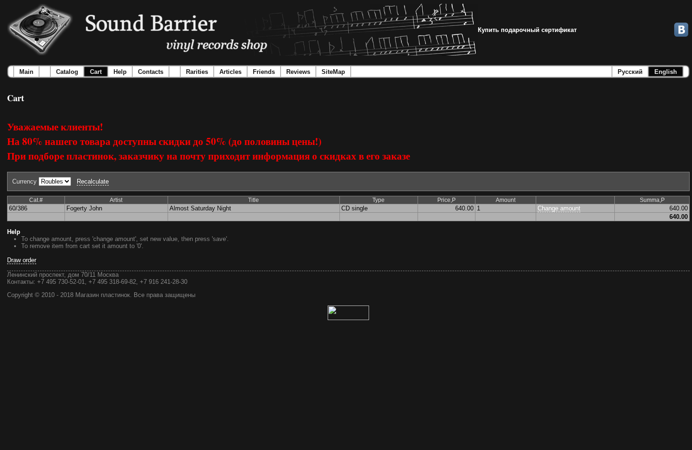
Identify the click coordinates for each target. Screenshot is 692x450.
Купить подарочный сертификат (527, 29)
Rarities (197, 71)
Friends (264, 71)
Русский (630, 71)
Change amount (559, 208)
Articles (230, 71)
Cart (96, 71)
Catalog (67, 71)
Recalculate (93, 181)
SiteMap (333, 71)
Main (26, 71)
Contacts (150, 71)
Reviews (298, 71)
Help (120, 71)
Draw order (21, 260)
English (665, 71)
